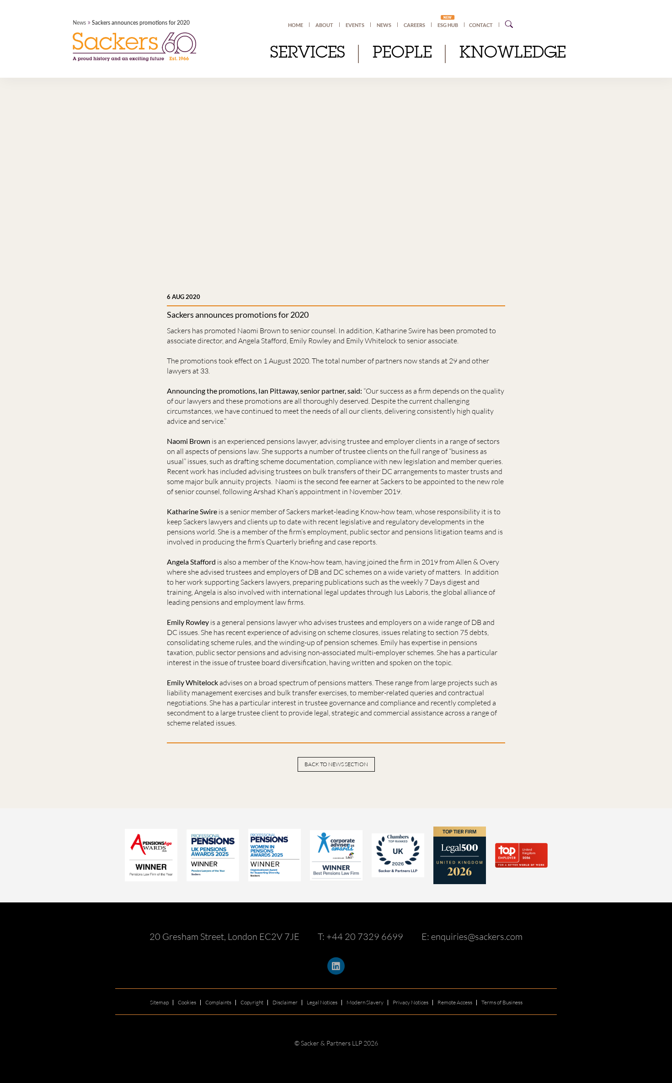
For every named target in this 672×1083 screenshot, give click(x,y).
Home (295, 25)
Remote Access (454, 1002)
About (324, 25)
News (79, 22)
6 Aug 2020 (183, 296)
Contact (481, 25)
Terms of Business (502, 1002)
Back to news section (336, 764)
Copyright (251, 1002)
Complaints (218, 1002)
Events (355, 25)
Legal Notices (322, 1002)
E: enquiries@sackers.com (472, 936)
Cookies (187, 1002)
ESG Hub (447, 24)
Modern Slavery (365, 1002)
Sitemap (159, 1002)
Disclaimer (285, 1002)
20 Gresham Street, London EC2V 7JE (224, 936)
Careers (414, 25)
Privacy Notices (410, 1002)
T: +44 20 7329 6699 (360, 936)
